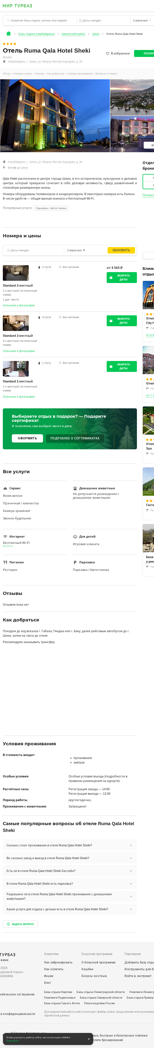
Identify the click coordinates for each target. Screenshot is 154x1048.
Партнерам (133, 954)
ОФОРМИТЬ (27, 438)
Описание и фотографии (19, 305)
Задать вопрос (23, 924)
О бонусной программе (99, 962)
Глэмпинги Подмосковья (59, 997)
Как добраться (55, 73)
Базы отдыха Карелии (58, 992)
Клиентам (51, 954)
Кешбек (87, 969)
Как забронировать (58, 962)
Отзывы (39, 73)
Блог (47, 982)
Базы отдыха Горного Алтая (62, 1003)
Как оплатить (54, 969)
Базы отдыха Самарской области (101, 997)
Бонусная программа (97, 954)
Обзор (6, 73)
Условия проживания (79, 73)
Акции (48, 976)
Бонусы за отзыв (94, 976)
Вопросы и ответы (106, 73)
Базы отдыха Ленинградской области (101, 992)
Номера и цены (22, 73)
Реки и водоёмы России (99, 1003)
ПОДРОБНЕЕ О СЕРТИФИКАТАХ (75, 438)
